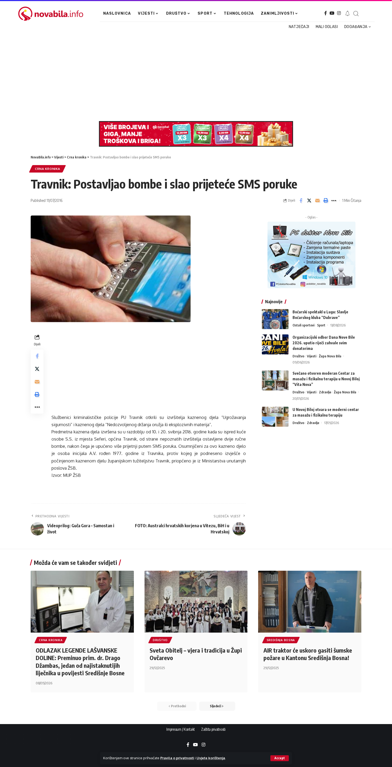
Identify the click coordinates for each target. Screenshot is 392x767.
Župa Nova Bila (330, 356)
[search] (356, 13)
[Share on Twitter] (309, 200)
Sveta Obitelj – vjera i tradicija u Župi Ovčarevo (196, 654)
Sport (321, 325)
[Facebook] (325, 13)
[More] (334, 200)
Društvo (298, 356)
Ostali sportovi (303, 325)
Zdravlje (325, 392)
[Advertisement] (194, 75)
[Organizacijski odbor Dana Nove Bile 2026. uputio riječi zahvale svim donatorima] (275, 344)
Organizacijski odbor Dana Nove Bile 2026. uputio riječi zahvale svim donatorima (324, 343)
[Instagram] (339, 13)
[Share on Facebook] (301, 200)
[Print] (325, 200)
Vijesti (311, 356)
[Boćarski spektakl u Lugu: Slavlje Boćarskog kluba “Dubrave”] (275, 319)
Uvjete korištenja (211, 758)
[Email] (317, 200)
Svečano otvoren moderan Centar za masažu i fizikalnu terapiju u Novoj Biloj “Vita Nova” (326, 379)
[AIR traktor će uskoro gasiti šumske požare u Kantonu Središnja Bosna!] (309, 602)
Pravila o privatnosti (177, 758)
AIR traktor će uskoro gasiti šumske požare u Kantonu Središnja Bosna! (307, 654)
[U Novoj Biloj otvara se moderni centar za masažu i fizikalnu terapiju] (275, 417)
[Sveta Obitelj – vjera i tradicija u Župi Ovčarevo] (196, 602)
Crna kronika (47, 169)
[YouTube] (332, 13)
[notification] (347, 14)
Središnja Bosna (281, 640)
